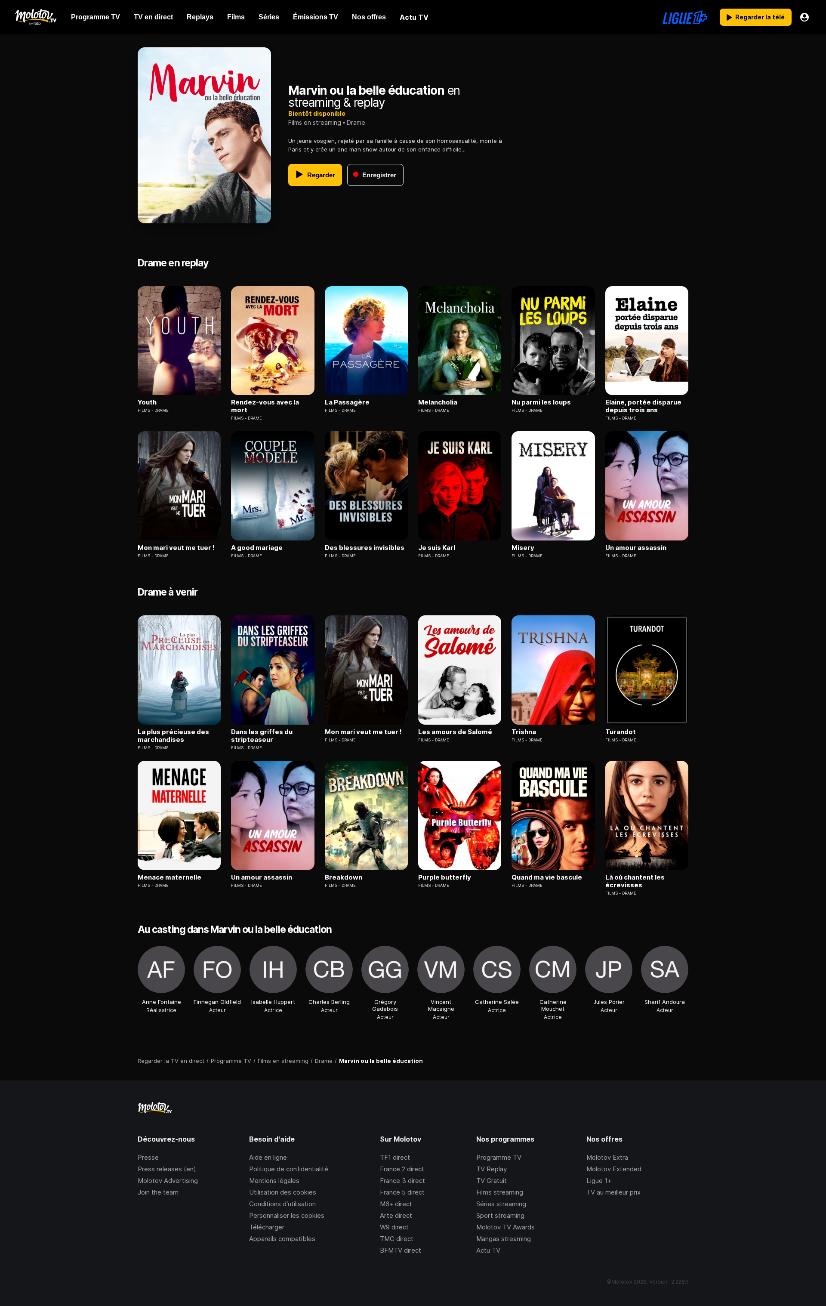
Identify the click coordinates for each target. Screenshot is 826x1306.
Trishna (524, 732)
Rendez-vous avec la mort (265, 406)
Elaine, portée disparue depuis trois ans (643, 406)
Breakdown (343, 877)
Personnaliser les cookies (286, 1215)
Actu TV (488, 1250)
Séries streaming (501, 1204)
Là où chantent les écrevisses (635, 881)
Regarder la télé (760, 17)
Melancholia (437, 402)
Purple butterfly (444, 877)
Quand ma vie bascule (547, 877)
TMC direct (396, 1239)
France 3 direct (402, 1180)
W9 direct (394, 1227)
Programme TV (498, 1157)
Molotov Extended (613, 1169)
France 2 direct (402, 1169)
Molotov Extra (607, 1157)
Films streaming (499, 1192)
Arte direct (396, 1215)
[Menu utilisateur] (804, 17)
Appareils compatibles (282, 1239)
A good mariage (257, 548)
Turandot (620, 732)
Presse (148, 1157)
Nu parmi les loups (541, 402)
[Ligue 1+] (685, 17)
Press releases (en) (167, 1169)
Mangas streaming (503, 1239)
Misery (523, 548)
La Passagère (347, 402)
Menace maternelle (169, 877)
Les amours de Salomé (455, 732)
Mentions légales (274, 1180)
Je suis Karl (436, 548)
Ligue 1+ (598, 1180)
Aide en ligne (268, 1157)
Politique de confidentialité (288, 1169)
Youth (147, 402)
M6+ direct (396, 1204)
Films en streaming (314, 122)
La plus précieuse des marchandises (173, 736)
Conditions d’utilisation (282, 1204)
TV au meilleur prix (613, 1192)
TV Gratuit (491, 1180)
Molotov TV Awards (505, 1227)
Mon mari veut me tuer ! (176, 548)
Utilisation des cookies (282, 1192)
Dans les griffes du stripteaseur (262, 736)
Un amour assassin (635, 548)
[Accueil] (35, 17)
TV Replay (491, 1169)
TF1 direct (395, 1157)
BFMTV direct (400, 1250)
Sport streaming (500, 1215)
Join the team (158, 1192)
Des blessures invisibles (364, 548)
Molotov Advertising (168, 1180)
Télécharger (266, 1227)
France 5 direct (402, 1192)
